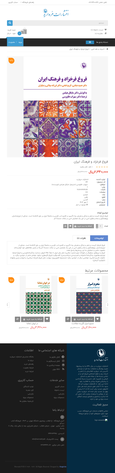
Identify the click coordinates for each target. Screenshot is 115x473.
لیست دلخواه (59, 390)
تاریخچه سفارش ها (27, 401)
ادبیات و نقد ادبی (97, 49)
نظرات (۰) (81, 238)
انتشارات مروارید (82, 179)
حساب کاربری (59, 386)
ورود (20, 42)
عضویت (11, 42)
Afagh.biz (62, 467)
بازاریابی (61, 394)
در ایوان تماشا (32, 323)
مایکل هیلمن (64, 184)
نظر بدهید (83, 167)
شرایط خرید (29, 371)
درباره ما (31, 360)
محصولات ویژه (59, 397)
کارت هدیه (30, 390)
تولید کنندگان (28, 386)
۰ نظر (91, 167)
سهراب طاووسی (82, 184)
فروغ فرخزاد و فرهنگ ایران (79, 49)
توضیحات (99, 238)
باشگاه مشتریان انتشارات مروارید (22, 357)
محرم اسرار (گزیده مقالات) (83, 323)
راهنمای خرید (29, 364)
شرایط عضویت (28, 368)
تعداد (106, 226)
